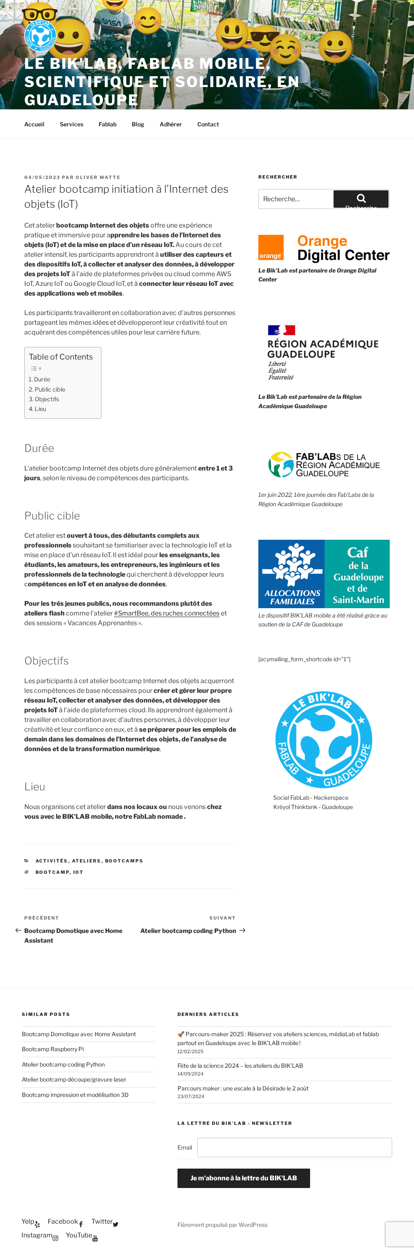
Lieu (40, 409)
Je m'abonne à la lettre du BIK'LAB (243, 1178)
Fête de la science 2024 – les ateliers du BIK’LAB (240, 1065)
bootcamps (124, 861)
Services (71, 124)
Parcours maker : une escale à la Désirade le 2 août (242, 1088)
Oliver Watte (98, 177)
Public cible (50, 389)
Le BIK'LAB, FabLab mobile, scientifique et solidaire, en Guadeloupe (162, 82)
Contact (208, 124)
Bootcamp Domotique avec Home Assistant (79, 1034)
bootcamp (53, 872)
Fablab (107, 124)
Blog (138, 124)
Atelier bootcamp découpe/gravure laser (74, 1079)
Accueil (34, 124)
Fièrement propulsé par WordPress (222, 1224)
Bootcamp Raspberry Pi (53, 1048)
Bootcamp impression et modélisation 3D (75, 1094)
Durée (42, 379)
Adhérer (171, 124)
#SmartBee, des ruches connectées (167, 613)
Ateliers (86, 861)
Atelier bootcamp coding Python (63, 1064)
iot (78, 872)
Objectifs (47, 399)
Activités (52, 861)
